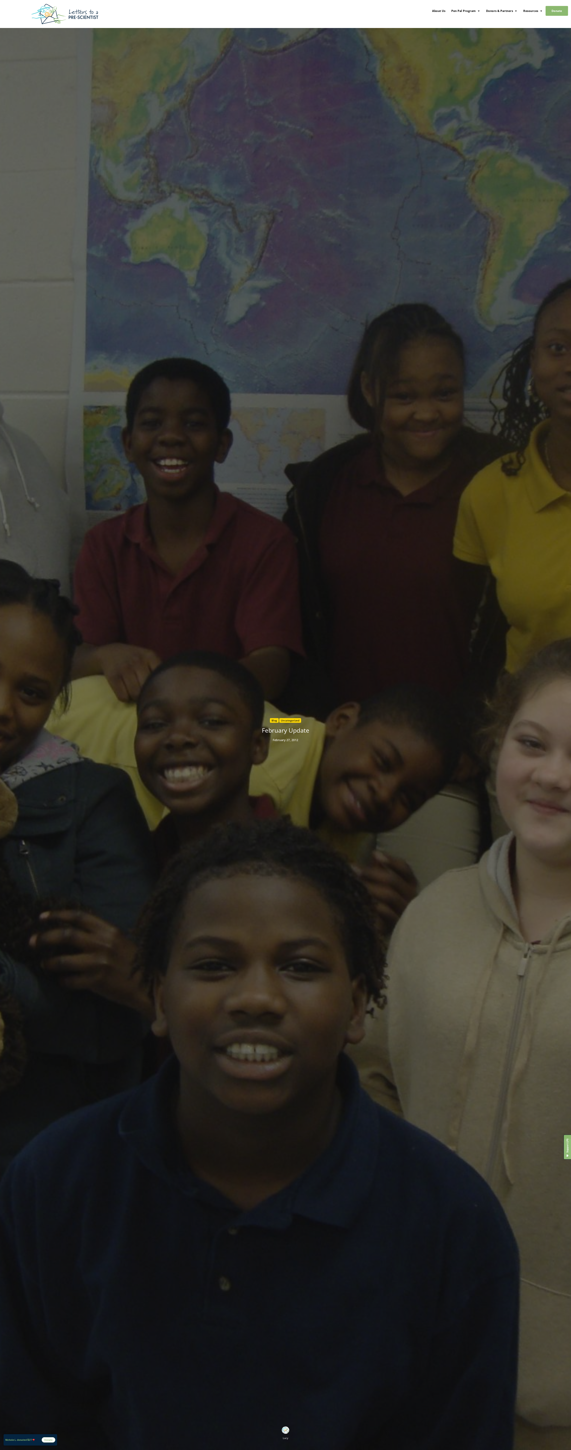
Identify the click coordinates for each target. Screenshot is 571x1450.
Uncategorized (290, 720)
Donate (557, 11)
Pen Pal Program (463, 11)
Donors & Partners (499, 11)
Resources (530, 11)
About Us (438, 11)
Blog (274, 720)
